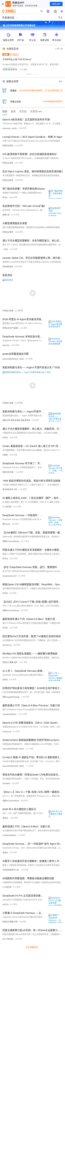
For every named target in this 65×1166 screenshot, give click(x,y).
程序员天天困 (7, 472)
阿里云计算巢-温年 (10, 662)
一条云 (5, 249)
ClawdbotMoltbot (9, 714)
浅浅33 (5, 818)
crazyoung (6, 731)
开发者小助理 (7, 310)
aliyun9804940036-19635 (13, 748)
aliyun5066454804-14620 (13, 358)
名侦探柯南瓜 (7, 266)
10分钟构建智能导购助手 (52, 101)
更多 (61, 81)
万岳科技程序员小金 (10, 869)
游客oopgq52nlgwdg (11, 696)
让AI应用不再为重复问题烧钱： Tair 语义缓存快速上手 (41, 90)
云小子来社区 (7, 939)
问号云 (5, 437)
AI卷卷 (5, 454)
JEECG (5, 904)
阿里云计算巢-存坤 (10, 921)
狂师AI (5, 679)
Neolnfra (6, 345)
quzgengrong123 (9, 575)
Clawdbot (6, 783)
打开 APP (56, 4)
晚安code (6, 524)
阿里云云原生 (7, 145)
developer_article (9, 128)
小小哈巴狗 (6, 506)
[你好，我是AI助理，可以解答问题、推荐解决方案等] (48, 11)
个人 (60, 17)
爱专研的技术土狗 (9, 489)
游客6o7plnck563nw (10, 541)
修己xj (4, 197)
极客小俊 (6, 214)
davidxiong (6, 645)
